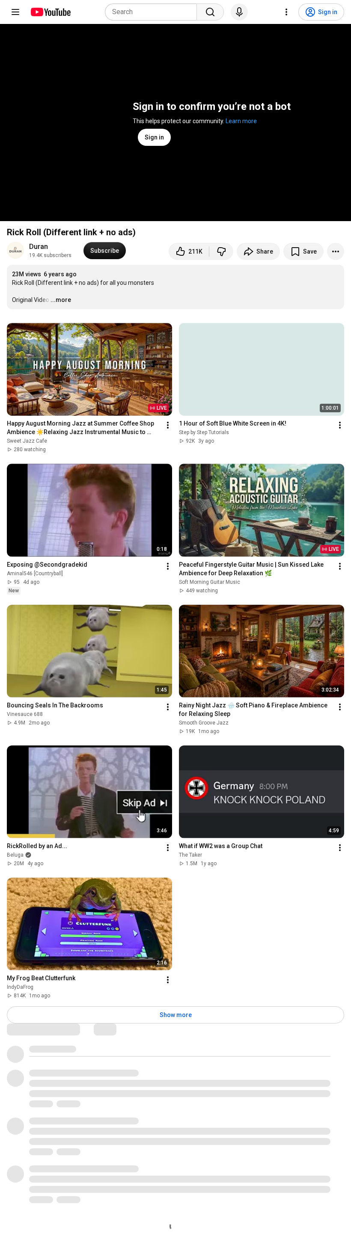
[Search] (210, 12)
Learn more (241, 121)
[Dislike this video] (221, 251)
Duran (38, 246)
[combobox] (153, 12)
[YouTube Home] (50, 12)
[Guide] (15, 12)
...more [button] (61, 299)
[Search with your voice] (239, 12)
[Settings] (286, 12)
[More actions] (335, 251)
